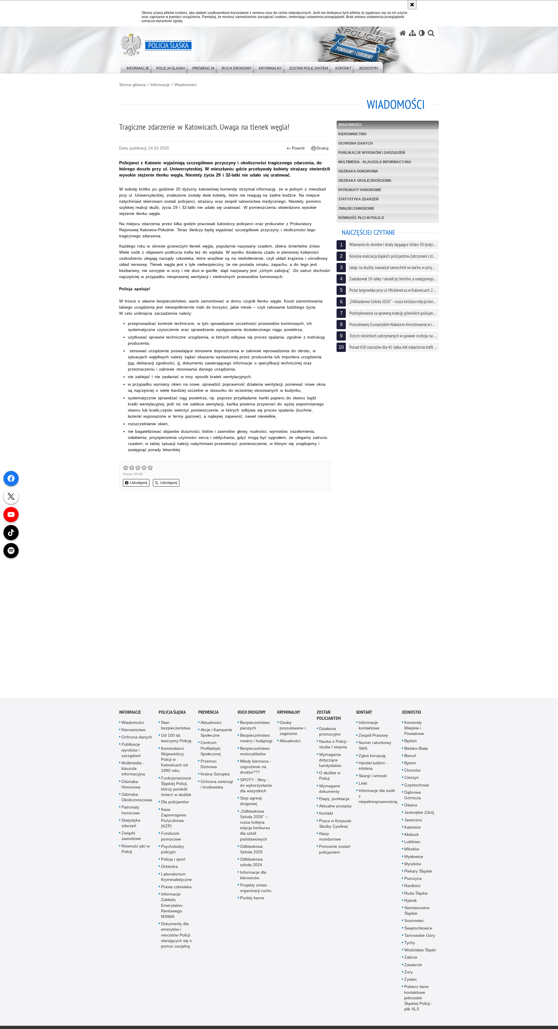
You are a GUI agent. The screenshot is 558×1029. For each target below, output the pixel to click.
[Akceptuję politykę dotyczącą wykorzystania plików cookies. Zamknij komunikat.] (412, 4)
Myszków (412, 865)
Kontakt (326, 814)
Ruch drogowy (252, 714)
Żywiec (410, 980)
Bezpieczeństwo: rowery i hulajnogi (256, 739)
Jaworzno (413, 821)
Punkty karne (252, 899)
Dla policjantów (175, 803)
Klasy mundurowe (330, 838)
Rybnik (410, 902)
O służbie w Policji (329, 777)
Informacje (160, 84)
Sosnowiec (414, 922)
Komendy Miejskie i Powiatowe (414, 729)
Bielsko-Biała (416, 749)
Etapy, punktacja (334, 800)
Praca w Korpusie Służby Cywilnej (335, 825)
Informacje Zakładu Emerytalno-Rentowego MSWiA (172, 906)
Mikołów (411, 850)
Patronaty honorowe (359, 190)
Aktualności (211, 724)
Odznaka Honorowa (358, 171)
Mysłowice (413, 858)
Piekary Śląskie (418, 872)
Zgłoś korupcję (372, 757)
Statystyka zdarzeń (358, 199)
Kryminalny (288, 714)
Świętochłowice (418, 929)
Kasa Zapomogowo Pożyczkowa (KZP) (173, 819)
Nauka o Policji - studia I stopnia (334, 745)
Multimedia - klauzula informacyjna (374, 162)
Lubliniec (412, 843)
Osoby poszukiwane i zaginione (292, 729)
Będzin (410, 742)
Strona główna (132, 84)
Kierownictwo (352, 134)
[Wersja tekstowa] (422, 33)
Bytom (410, 764)
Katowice (412, 828)
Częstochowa (416, 786)
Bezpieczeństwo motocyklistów (255, 752)
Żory (408, 973)
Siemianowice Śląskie (417, 912)
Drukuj (322, 148)
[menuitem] (137, 67)
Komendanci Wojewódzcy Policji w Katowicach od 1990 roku (174, 761)
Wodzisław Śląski (420, 951)
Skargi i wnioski (373, 777)
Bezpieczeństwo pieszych (255, 727)
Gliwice (410, 806)
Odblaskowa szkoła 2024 (251, 863)
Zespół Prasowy (373, 736)
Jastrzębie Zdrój (419, 813)
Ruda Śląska (416, 894)
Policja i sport (173, 860)
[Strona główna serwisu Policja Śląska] (403, 33)
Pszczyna (413, 879)
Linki (363, 784)
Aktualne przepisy (335, 807)
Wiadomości (185, 84)
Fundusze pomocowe (171, 837)
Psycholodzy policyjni (172, 850)
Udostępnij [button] (138, 483)
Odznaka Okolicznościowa (364, 181)
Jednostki (411, 714)
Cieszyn (411, 779)
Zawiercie (413, 966)
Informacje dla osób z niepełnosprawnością (378, 797)
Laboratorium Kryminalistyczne (176, 878)
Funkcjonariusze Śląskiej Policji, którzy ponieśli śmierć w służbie (176, 788)
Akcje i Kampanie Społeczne (216, 734)
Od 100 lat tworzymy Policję (176, 739)
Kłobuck (411, 836)
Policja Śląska (172, 714)
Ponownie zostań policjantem (334, 850)
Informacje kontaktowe (369, 727)
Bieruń (410, 757)
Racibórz (412, 887)
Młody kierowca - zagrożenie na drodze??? (255, 768)
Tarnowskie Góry (419, 936)
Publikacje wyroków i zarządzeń (371, 153)
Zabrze (410, 959)
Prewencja (208, 714)
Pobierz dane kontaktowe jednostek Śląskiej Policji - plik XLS (418, 999)
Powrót (298, 148)
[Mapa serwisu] (412, 33)
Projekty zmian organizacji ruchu (255, 889)
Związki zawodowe (356, 208)
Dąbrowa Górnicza (412, 796)
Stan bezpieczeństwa (175, 727)
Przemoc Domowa (209, 765)
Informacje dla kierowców (253, 876)
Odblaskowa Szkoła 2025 (251, 850)
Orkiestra (169, 868)
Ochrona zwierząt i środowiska (217, 786)
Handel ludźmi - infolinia (373, 767)
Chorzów (412, 771)
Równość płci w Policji (361, 218)
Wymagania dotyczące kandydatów (330, 761)
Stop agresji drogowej (251, 802)
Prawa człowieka (176, 888)
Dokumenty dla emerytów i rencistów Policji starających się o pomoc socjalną (176, 936)
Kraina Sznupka (215, 775)
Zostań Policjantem (329, 717)
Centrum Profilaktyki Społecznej (211, 749)
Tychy (409, 944)
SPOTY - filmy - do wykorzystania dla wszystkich (256, 787)
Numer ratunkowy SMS (375, 747)
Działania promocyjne (330, 733)
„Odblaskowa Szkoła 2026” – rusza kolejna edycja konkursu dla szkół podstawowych (255, 826)
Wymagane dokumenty (329, 790)
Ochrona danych (355, 143)
